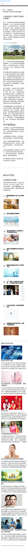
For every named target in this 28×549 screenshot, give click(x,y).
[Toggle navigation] (2, 3)
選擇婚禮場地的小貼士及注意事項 (15, 196)
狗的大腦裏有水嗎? (7, 507)
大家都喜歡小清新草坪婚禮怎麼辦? (12, 11)
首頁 (3, 10)
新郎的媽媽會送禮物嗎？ (13, 213)
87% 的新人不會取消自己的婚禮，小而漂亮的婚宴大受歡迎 (15, 282)
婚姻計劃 (22, 289)
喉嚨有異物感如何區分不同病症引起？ (15, 265)
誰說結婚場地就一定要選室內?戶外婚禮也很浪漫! (15, 231)
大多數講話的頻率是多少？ (10, 434)
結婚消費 (22, 297)
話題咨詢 (9, 10)
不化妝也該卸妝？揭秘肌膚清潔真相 (15, 306)
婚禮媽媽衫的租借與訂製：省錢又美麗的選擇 (15, 323)
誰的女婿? (4, 411)
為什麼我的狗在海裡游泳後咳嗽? (12, 459)
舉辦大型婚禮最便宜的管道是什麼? (15, 249)
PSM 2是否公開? (7, 360)
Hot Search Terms (5, 1)
